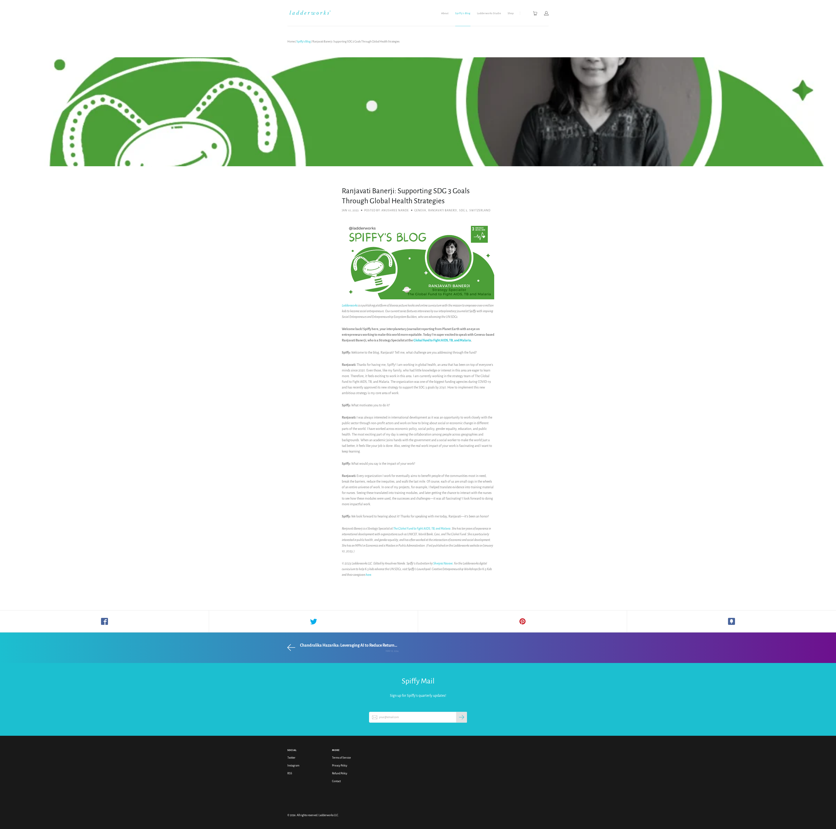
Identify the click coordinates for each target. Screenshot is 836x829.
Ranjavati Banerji (442, 210)
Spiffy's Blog (462, 13)
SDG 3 (463, 210)
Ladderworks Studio (489, 13)
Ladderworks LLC (328, 815)
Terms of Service (341, 757)
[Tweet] (313, 621)
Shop (511, 13)
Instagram (293, 765)
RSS (289, 773)
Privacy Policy (339, 765)
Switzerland (479, 210)
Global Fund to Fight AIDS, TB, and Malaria (442, 340)
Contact (336, 781)
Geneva (420, 210)
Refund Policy (339, 773)
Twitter (291, 757)
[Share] (104, 621)
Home (291, 41)
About (445, 13)
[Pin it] (522, 621)
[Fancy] (731, 621)
